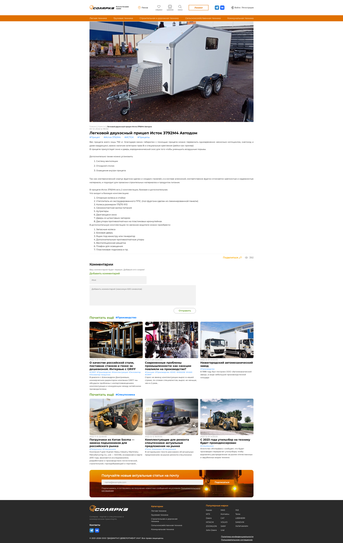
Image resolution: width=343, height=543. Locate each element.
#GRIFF (93, 372)
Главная (93, 126)
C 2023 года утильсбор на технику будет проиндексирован (225, 441)
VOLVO (224, 522)
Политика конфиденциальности (237, 536)
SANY (223, 526)
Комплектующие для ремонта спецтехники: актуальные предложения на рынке (167, 443)
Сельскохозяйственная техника (203, 18)
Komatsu (225, 514)
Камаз (209, 510)
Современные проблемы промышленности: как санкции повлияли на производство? (168, 366)
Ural (222, 530)
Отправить (185, 310)
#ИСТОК (129, 137)
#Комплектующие (120, 372)
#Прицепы (143, 137)
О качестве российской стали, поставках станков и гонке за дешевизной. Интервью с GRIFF (113, 366)
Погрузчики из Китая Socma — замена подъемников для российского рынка (112, 443)
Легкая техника (98, 18)
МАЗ (223, 510)
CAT (222, 518)
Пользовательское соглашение (237, 540)
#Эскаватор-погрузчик (100, 375)
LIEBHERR (240, 518)
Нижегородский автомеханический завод (226, 364)
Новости (101, 126)
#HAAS (189, 372)
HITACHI (210, 522)
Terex (237, 514)
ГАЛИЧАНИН (241, 526)
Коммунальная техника (240, 18)
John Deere (211, 530)
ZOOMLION (211, 526)
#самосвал (157, 449)
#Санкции (149, 372)
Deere (209, 518)
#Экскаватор (135, 372)
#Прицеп (95, 137)
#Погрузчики (96, 449)
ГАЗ (237, 510)
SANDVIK (239, 522)
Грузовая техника (123, 18)
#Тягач (148, 449)
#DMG (173, 372)
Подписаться (222, 482)
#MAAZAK (181, 372)
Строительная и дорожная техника (159, 18)
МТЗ (208, 514)
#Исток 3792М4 (112, 137)
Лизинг (198, 7)
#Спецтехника (125, 394)
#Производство (126, 317)
